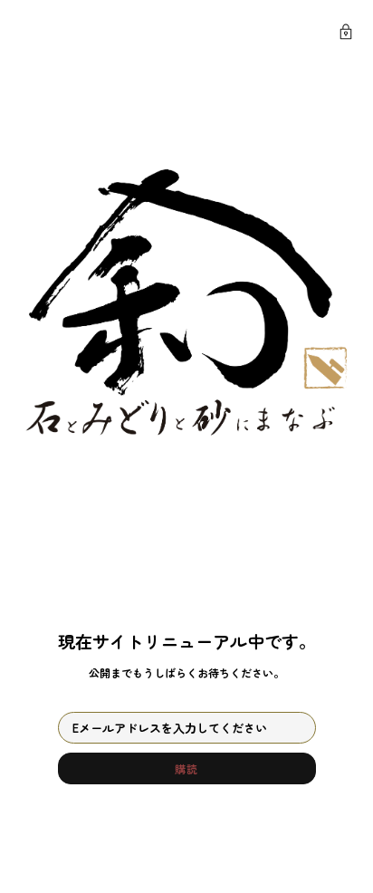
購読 (186, 768)
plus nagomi (114, 32)
